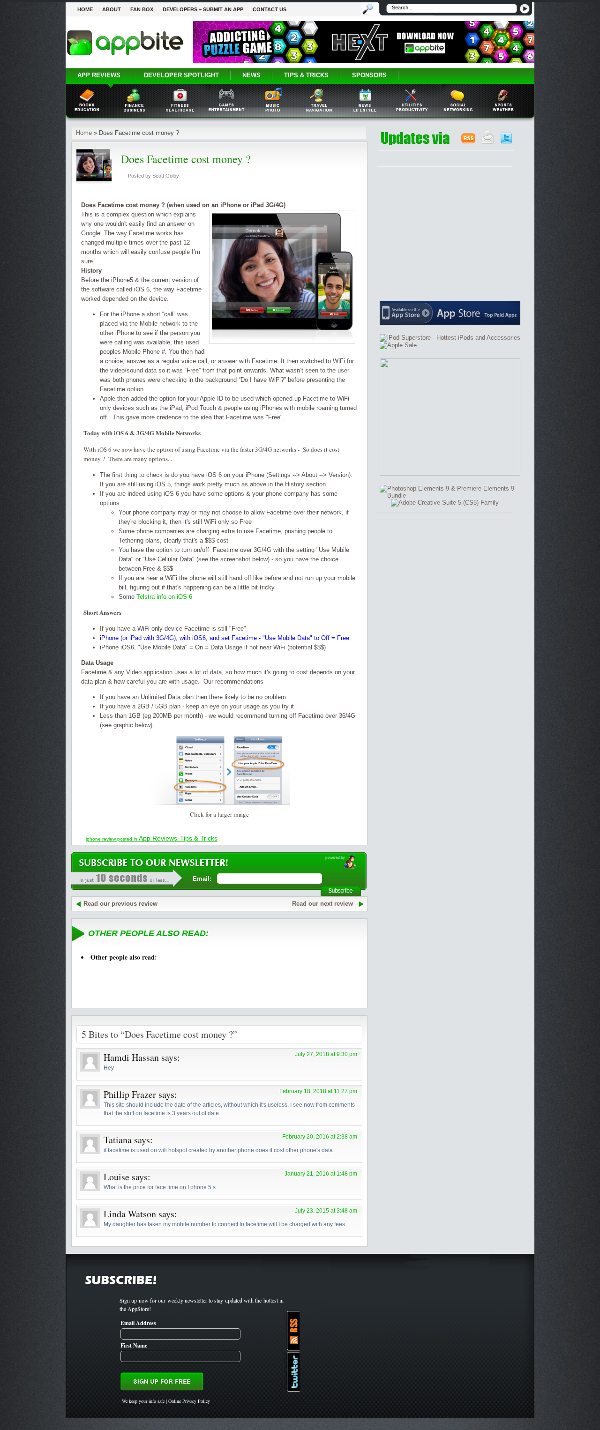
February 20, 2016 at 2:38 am (319, 1136)
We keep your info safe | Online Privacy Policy (166, 1401)
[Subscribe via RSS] (291, 1331)
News (251, 75)
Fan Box (141, 9)
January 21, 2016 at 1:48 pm (321, 1173)
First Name (133, 1345)
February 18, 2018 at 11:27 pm (318, 1091)
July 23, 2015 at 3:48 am (326, 1210)
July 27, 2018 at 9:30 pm (326, 1054)
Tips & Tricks (306, 75)
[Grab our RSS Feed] (468, 141)
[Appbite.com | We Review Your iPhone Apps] (125, 55)
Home (85, 9)
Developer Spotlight (181, 75)
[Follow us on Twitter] (506, 141)
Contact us (269, 9)
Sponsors (369, 75)
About (111, 9)
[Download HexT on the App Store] (363, 61)
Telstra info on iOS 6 (164, 596)
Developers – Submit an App (203, 9)
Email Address (138, 1323)
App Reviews (98, 75)
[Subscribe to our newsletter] (488, 141)
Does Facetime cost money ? (186, 158)
